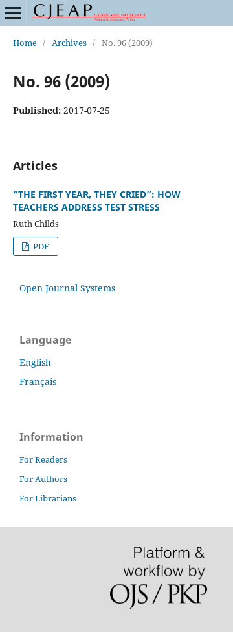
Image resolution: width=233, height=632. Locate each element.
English (35, 362)
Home (25, 42)
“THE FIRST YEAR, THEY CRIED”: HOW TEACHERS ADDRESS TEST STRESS (97, 200)
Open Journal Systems (67, 288)
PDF (40, 246)
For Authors (43, 479)
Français (37, 381)
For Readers (43, 459)
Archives (69, 42)
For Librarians (47, 498)
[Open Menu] (13, 13)
